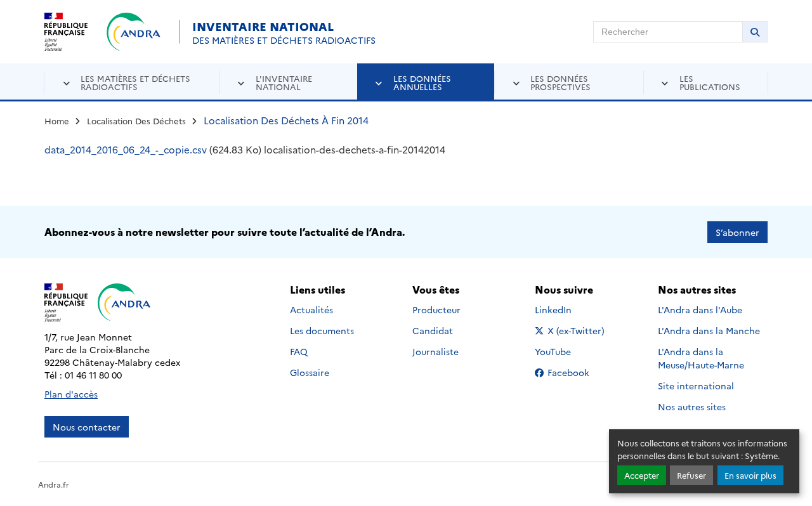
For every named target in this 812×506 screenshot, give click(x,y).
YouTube (567, 351)
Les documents (322, 330)
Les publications (709, 82)
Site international (696, 385)
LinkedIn (567, 309)
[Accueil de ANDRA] (133, 32)
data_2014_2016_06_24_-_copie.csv (125, 149)
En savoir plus (750, 475)
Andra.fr (53, 484)
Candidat (432, 330)
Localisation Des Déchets (136, 120)
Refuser (691, 475)
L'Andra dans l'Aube (700, 309)
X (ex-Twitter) (576, 330)
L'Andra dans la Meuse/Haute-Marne (701, 358)
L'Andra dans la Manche (709, 330)
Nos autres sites (692, 406)
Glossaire (309, 372)
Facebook (576, 372)
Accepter (641, 475)
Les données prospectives (560, 82)
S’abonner (737, 232)
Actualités (311, 309)
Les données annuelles (422, 82)
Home (56, 120)
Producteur (436, 309)
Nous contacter (87, 426)
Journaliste (435, 351)
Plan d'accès (71, 393)
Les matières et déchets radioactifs (135, 82)
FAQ (299, 351)
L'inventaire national (284, 82)
